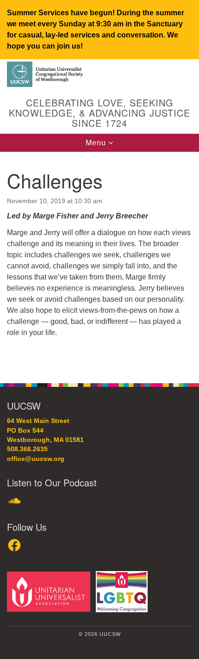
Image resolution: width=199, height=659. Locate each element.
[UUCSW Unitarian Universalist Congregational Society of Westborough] (99, 75)
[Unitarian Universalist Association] (50, 591)
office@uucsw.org (35, 458)
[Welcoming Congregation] (123, 591)
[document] (99, 262)
